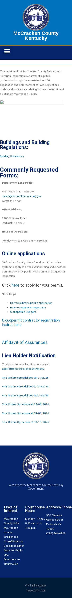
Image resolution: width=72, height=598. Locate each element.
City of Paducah (13, 541)
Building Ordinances (12, 156)
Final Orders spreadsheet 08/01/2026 (25, 377)
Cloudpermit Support (23, 311)
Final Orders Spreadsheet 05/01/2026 (25, 404)
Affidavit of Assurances (25, 342)
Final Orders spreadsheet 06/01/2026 (25, 395)
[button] (7, 51)
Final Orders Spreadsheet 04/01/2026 (25, 413)
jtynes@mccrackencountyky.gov (21, 196)
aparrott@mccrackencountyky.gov (23, 368)
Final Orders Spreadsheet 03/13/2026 (25, 422)
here (15, 285)
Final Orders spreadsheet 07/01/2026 (25, 386)
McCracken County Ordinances (11, 532)
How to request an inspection (28, 307)
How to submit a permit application (31, 302)
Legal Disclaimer (14, 545)
